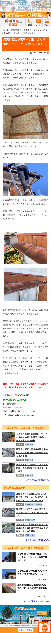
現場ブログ (16, 30)
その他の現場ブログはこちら (36, 601)
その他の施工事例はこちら (37, 480)
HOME (5, 30)
